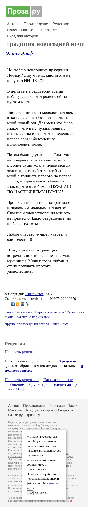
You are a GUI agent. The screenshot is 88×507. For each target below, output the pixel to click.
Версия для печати (49, 312)
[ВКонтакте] (12, 304)
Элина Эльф (19, 53)
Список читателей (18, 312)
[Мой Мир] (22, 304)
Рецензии (61, 24)
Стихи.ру (15, 415)
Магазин (28, 30)
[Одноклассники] (17, 304)
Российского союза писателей (51, 501)
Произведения (36, 24)
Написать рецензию (22, 352)
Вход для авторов (22, 36)
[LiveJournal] (27, 304)
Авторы (13, 24)
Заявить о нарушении (33, 317)
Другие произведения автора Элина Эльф (36, 324)
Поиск (12, 30)
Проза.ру (33, 415)
